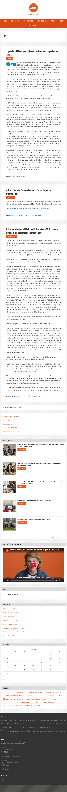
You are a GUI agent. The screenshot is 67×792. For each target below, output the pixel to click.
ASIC (4, 695)
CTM (60, 695)
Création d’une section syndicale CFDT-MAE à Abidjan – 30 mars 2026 (34, 500)
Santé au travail (11, 705)
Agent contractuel (28, 692)
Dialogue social (11, 699)
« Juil (4, 679)
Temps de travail (29, 705)
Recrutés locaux (24, 703)
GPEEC (36, 699)
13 (33, 662)
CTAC (56, 695)
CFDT (33, 7)
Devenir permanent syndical (11, 431)
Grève (40, 699)
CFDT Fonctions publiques (10, 612)
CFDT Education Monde (10, 620)
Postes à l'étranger (50, 727)
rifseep (41, 703)
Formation (32, 699)
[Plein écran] (61, 580)
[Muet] (59, 580)
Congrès (45, 695)
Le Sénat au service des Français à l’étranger (15, 632)
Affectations (19, 692)
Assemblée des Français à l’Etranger (13, 628)
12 (24, 662)
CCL (34, 695)
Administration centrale (10, 692)
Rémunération (49, 703)
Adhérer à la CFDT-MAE (10, 428)
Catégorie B (20, 696)
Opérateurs (16, 176)
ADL (4, 692)
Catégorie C (28, 696)
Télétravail (37, 705)
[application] (33, 565)
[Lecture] (5, 580)
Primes (10, 703)
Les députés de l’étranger (10, 636)
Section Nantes (18, 705)
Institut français (28, 215)
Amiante (59, 692)
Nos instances (7, 420)
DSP (20, 699)
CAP (7, 695)
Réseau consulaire (47, 731)
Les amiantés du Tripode (10, 624)
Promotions (14, 703)
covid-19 (49, 695)
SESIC (23, 705)
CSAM (53, 695)
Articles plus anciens (58, 538)
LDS (50, 699)
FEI (12, 176)
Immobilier (45, 699)
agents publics (45, 692)
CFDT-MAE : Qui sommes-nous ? (12, 416)
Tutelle (23, 176)
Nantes (54, 699)
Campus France (15, 215)
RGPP (37, 703)
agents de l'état (38, 692)
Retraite (33, 703)
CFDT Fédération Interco (10, 609)
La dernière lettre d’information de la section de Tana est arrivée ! (33, 519)
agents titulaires (53, 692)
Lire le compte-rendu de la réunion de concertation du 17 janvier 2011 (27, 209)
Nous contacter (7, 424)
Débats (23, 699)
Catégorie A (12, 695)
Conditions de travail (39, 695)
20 (33, 666)
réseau (57, 703)
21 (41, 666)
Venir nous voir (5, 769)
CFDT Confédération (9, 616)
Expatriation (27, 699)
